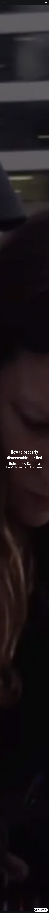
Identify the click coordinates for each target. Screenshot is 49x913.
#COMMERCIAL (23, 467)
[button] (46, 2)
